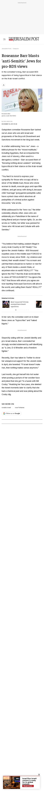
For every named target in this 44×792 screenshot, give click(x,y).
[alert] (21, 782)
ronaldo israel (6, 407)
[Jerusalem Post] (23, 39)
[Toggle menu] (4, 39)
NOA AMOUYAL (8, 121)
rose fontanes (19, 407)
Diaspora (16, 48)
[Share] (4, 85)
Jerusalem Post (6, 48)
